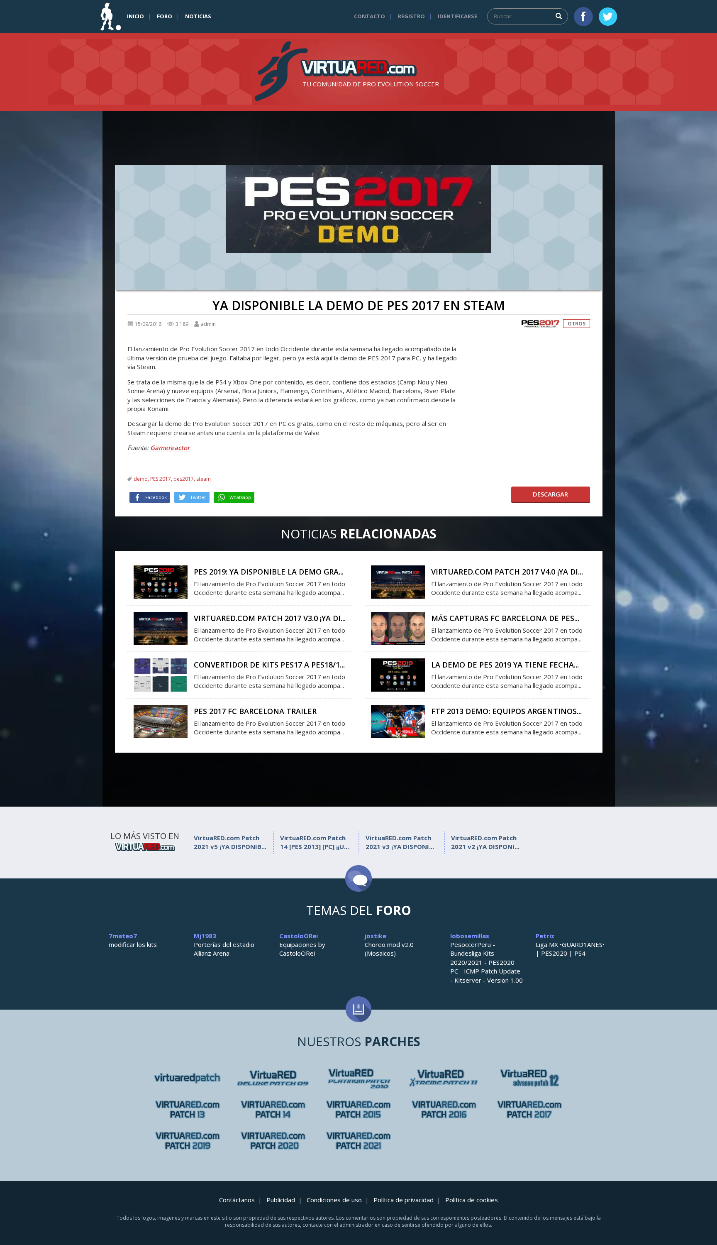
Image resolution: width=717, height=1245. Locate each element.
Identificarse (457, 16)
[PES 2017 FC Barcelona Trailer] (161, 721)
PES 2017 (160, 478)
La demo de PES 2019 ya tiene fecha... (505, 665)
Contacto (369, 16)
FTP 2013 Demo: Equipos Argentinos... (506, 711)
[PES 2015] (358, 1109)
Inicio (135, 16)
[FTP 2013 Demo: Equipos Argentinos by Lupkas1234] (398, 721)
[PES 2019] (187, 1140)
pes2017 (183, 478)
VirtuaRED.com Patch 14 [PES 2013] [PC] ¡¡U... (314, 842)
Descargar (550, 494)
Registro (411, 16)
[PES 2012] (187, 1109)
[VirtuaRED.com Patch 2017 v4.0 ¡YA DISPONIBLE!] (398, 581)
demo (141, 478)
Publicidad (280, 1200)
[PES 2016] (443, 1109)
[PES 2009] (358, 1078)
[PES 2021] (358, 1140)
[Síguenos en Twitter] (608, 16)
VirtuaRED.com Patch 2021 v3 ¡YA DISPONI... (400, 842)
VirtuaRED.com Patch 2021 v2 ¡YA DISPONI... (485, 842)
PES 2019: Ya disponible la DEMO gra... (269, 572)
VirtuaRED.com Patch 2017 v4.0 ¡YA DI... (507, 572)
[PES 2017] (540, 323)
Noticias (198, 16)
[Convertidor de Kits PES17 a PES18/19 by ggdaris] (161, 674)
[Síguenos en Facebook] (583, 16)
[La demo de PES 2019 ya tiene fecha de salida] (398, 674)
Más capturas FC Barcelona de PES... (505, 618)
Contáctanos (237, 1200)
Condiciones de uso (334, 1200)
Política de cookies (471, 1200)
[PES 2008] (273, 1078)
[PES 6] (187, 1078)
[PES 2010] (443, 1078)
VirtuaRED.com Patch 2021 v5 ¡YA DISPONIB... (230, 842)
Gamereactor (170, 447)
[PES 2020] (273, 1140)
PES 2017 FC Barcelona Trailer (255, 711)
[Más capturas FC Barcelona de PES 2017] (398, 628)
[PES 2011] (529, 1078)
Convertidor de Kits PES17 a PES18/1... (269, 665)
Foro (164, 16)
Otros (576, 323)
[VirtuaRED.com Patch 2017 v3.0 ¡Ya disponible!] (161, 628)
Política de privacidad (403, 1200)
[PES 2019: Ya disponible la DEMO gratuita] (161, 581)
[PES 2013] (273, 1109)
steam (203, 478)
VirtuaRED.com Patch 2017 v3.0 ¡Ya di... (270, 618)
